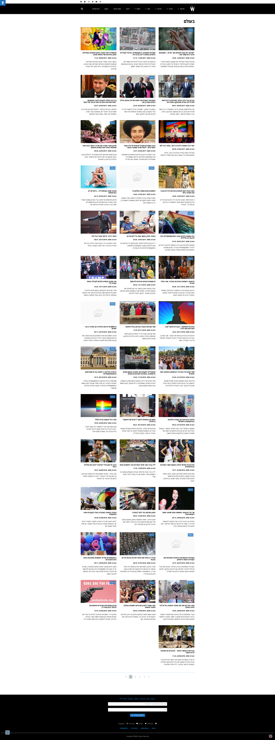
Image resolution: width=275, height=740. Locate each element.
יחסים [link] (138, 9)
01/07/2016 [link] (142, 563)
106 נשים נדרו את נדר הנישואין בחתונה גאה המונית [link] (177, 373)
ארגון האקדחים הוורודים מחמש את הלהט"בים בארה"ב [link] (102, 606)
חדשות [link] (182, 9)
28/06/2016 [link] (181, 611)
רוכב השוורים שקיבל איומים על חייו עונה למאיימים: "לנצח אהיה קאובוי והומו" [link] (139, 146)
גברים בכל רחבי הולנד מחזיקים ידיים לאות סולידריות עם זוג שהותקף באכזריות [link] (178, 101)
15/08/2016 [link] (142, 516)
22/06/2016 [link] (103, 611)
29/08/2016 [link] (181, 518)
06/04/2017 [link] (181, 106)
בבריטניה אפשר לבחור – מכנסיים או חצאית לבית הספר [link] (177, 651)
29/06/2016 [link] (103, 563)
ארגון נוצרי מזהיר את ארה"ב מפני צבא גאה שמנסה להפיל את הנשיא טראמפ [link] (99, 146)
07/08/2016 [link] (103, 518)
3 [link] (139, 677)
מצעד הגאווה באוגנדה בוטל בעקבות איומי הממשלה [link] (99, 513)
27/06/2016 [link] (142, 611)
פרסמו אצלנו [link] (124, 728)
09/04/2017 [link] (103, 58)
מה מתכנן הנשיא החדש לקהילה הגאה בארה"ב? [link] (101, 282)
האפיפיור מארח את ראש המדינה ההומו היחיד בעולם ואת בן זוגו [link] (137, 101)
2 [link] (144, 677)
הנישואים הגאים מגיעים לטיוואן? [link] (142, 281)
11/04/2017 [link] (142, 58)
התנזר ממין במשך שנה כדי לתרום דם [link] (141, 236)
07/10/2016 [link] (181, 425)
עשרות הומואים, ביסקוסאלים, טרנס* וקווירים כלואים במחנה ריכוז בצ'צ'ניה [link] (137, 53)
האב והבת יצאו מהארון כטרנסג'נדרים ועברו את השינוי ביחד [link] (177, 192)
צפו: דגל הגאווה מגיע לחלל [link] (105, 419)
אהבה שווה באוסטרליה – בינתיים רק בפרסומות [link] (102, 192)
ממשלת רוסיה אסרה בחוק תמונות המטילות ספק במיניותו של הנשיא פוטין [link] (99, 53)
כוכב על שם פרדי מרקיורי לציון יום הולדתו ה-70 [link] (100, 466)
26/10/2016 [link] (103, 332)
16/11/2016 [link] (181, 287)
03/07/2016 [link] (181, 563)
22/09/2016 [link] (181, 470)
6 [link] (126, 677)
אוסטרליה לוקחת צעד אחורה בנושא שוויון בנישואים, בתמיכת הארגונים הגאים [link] (139, 373)
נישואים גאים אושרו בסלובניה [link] (143, 191)
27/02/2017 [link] (142, 194)
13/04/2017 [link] (181, 58)
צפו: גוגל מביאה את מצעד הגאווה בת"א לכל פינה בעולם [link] (177, 606)
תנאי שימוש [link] (144, 728)
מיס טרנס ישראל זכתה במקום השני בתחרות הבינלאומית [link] (177, 466)
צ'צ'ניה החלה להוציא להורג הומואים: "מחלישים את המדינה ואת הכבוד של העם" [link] (99, 101)
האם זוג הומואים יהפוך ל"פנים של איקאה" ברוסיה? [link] (138, 420)
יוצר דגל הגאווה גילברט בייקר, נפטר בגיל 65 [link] (177, 145)
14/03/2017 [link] (181, 196)
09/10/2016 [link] (103, 377)
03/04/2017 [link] (103, 106)
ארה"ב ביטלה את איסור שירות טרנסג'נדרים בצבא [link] (138, 558)
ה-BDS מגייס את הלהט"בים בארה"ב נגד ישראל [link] (100, 327)
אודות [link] (153, 728)
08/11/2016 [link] (181, 332)
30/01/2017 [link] (181, 241)
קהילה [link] (171, 9)
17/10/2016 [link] (142, 377)
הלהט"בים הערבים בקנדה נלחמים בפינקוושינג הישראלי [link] (181, 420)
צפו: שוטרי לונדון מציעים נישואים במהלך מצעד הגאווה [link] (139, 606)
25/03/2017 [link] (142, 151)
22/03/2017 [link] (103, 151)
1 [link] (148, 677)
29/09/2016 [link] (103, 423)
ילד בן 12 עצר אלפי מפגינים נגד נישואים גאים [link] (137, 465)
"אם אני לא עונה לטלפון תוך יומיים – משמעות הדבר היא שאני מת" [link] (176, 53)
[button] (82, 9)
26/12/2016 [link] (103, 240)
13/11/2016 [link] (142, 285)
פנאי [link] (148, 9)
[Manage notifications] (270, 736)
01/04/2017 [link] (181, 149)
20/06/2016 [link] (181, 656)
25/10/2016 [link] (181, 377)
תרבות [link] (159, 9)
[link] (3, 3)
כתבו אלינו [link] (134, 728)
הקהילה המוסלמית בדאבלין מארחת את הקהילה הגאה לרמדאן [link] (178, 558)
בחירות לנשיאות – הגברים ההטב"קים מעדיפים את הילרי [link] (179, 327)
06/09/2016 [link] (103, 470)
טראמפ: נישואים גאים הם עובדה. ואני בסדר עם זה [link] (177, 282)
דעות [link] (127, 9)
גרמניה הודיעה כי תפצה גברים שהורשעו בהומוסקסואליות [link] (100, 373)
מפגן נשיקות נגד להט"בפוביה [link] (143, 512)
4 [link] (135, 677)
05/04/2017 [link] (142, 106)
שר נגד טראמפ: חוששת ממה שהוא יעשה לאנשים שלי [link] (178, 513)
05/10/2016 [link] (142, 425)
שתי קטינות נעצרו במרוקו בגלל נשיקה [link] (140, 326)
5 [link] (130, 677)
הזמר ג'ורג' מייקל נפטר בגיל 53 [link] (104, 236)
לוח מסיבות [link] (95, 9)
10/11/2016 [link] (103, 287)
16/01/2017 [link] (142, 240)
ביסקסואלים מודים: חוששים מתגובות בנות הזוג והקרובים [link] (99, 558)
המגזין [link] (106, 9)
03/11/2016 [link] (142, 330)
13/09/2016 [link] (142, 468)
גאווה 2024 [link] (117, 9)
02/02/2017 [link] (103, 196)
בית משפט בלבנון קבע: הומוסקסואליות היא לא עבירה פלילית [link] (177, 237)
